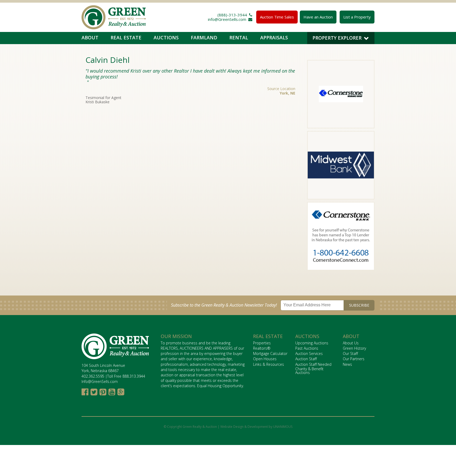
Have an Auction (318, 17)
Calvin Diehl (108, 59)
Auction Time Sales (277, 17)
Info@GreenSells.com (100, 381)
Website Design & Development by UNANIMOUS (256, 426)
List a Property (357, 17)
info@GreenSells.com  (230, 19)
